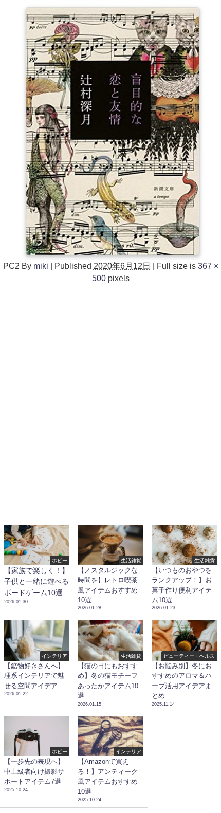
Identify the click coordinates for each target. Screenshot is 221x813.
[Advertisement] (110, 399)
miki (40, 266)
